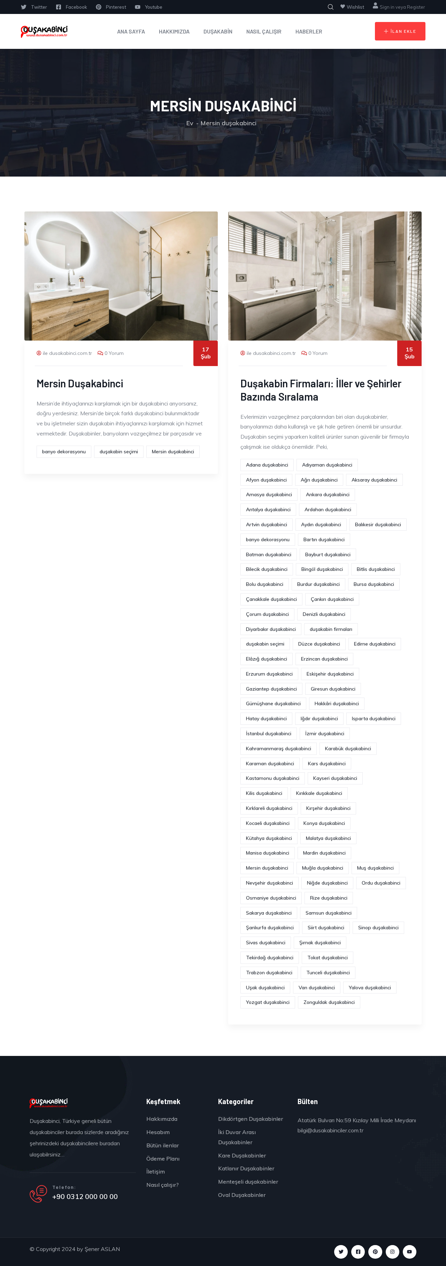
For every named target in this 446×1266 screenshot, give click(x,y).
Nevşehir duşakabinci (269, 883)
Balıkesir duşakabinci (378, 524)
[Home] (44, 31)
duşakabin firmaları (331, 629)
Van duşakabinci (317, 987)
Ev (189, 123)
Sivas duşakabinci (265, 942)
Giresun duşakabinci (333, 689)
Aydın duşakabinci (321, 524)
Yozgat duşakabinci (268, 1002)
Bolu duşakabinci (264, 584)
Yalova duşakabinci (370, 987)
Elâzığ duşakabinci (266, 659)
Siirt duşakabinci (326, 927)
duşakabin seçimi (119, 451)
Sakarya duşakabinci (269, 913)
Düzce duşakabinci (319, 644)
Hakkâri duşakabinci (337, 703)
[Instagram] (392, 1252)
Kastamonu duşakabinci (272, 778)
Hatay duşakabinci (266, 718)
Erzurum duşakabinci (269, 674)
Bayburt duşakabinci (328, 554)
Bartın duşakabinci (324, 539)
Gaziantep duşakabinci (271, 689)
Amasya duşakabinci (269, 494)
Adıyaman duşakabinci (327, 465)
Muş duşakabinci (375, 868)
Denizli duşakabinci (324, 614)
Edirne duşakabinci (374, 644)
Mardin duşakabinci (324, 853)
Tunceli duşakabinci (328, 972)
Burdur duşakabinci (318, 584)
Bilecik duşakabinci (266, 569)
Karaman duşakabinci (270, 763)
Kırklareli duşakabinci (269, 808)
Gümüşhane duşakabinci (273, 703)
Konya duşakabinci (324, 823)
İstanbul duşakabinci (268, 733)
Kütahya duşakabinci (269, 838)
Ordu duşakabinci (381, 883)
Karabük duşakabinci (348, 748)
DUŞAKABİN (217, 31)
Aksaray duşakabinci (374, 480)
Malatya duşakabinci (328, 838)
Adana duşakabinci (267, 465)
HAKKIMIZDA (174, 31)
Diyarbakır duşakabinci (271, 629)
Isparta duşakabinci (373, 718)
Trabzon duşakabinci (269, 972)
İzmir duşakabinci (324, 733)
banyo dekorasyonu (64, 451)
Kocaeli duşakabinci (268, 823)
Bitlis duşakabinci (376, 569)
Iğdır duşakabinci (319, 718)
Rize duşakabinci (328, 898)
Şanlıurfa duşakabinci (270, 927)
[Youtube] (409, 1252)
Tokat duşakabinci (327, 957)
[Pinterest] (375, 1252)
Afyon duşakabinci (266, 480)
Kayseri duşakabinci (335, 778)
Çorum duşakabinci (267, 614)
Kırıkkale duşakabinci (319, 793)
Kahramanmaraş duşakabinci (278, 748)
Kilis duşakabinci (264, 793)
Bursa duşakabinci (374, 584)
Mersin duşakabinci (173, 451)
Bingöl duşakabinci (322, 569)
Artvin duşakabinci (266, 524)
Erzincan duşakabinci (324, 659)
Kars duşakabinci (327, 763)
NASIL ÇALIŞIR (264, 31)
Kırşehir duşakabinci (328, 808)
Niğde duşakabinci (327, 883)
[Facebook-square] (358, 1252)
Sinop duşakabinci (378, 927)
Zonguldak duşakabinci (329, 1002)
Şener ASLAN (102, 1248)
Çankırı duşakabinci (332, 599)
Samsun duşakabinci (329, 913)
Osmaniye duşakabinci (271, 898)
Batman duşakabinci (268, 554)
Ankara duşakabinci (327, 494)
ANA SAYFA (131, 31)
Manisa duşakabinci (267, 853)
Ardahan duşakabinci (328, 509)
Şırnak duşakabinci (320, 942)
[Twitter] (341, 1252)
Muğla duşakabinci (322, 868)
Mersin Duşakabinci (80, 383)
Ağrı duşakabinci (319, 480)
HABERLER (308, 31)
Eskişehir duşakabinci (330, 674)
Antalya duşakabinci (268, 509)
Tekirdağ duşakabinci (269, 957)
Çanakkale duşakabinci (271, 599)
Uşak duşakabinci (265, 987)
